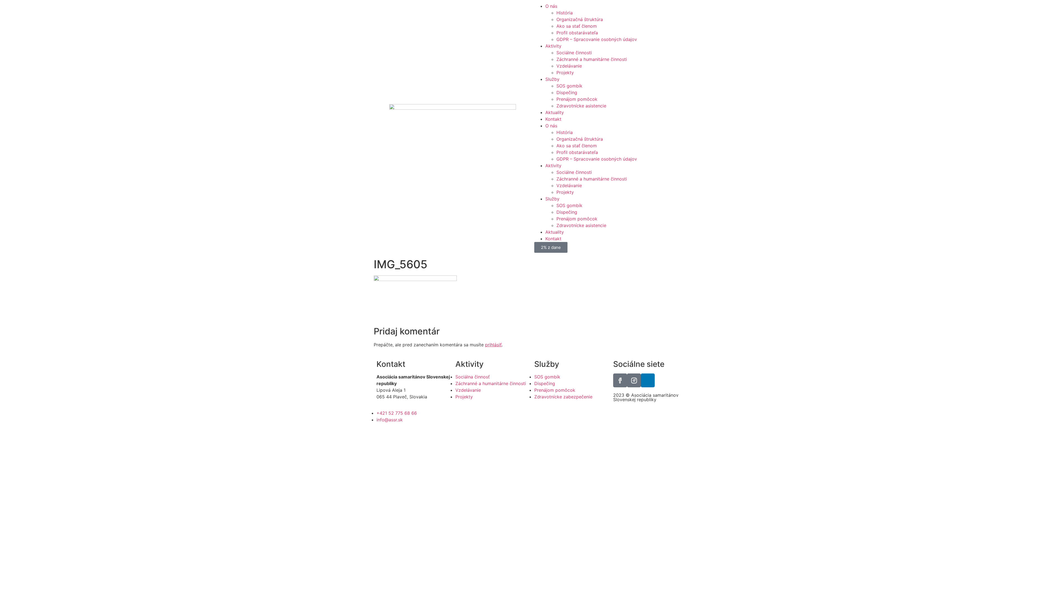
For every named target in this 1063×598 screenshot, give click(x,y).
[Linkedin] (648, 380)
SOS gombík (569, 86)
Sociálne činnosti (574, 52)
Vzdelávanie (569, 66)
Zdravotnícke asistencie (581, 106)
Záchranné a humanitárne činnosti (591, 59)
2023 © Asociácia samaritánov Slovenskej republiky (645, 397)
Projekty (565, 72)
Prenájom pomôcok (576, 99)
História (564, 13)
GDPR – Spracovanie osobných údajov (596, 39)
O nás (551, 6)
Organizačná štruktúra (579, 19)
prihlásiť (493, 344)
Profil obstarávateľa (577, 32)
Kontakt (553, 119)
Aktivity (553, 46)
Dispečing (566, 92)
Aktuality (554, 112)
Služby (552, 79)
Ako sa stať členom (576, 26)
